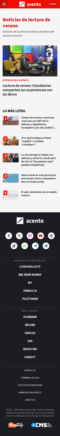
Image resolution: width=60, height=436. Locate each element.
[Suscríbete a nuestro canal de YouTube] (40, 235)
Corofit (30, 357)
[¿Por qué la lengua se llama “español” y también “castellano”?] (30, 142)
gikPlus (30, 333)
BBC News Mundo (30, 275)
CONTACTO (30, 370)
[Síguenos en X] (19, 235)
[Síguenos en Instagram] (30, 235)
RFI (30, 283)
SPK (30, 341)
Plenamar (30, 317)
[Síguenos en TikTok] (14, 245)
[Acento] (30, 220)
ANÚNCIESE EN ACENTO (30, 392)
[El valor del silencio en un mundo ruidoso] (30, 196)
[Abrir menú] (4, 4)
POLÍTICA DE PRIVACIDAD (30, 385)
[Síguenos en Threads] (51, 235)
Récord (30, 325)
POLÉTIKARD (30, 299)
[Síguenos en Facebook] (8, 235)
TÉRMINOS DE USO (30, 378)
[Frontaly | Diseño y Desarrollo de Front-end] (16, 425)
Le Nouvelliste (30, 267)
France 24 (30, 291)
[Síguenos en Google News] (46, 245)
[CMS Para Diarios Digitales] (41, 425)
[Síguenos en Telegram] (35, 245)
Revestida (30, 349)
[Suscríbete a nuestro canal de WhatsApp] (24, 245)
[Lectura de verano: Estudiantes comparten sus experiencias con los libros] (30, 71)
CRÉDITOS (30, 400)
